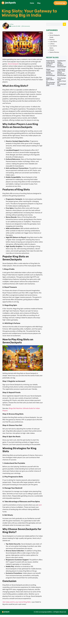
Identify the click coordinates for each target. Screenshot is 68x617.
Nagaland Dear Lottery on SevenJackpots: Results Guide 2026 (51, 81)
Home (32, 3)
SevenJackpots (13, 64)
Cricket (52, 50)
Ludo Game (53, 41)
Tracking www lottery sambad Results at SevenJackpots (62, 63)
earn (40, 505)
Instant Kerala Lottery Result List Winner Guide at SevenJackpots (51, 63)
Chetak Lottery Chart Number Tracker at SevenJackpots (51, 72)
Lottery (52, 44)
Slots (51, 33)
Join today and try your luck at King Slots (16, 602)
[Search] (64, 24)
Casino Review (54, 52)
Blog (38, 3)
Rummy (52, 39)
